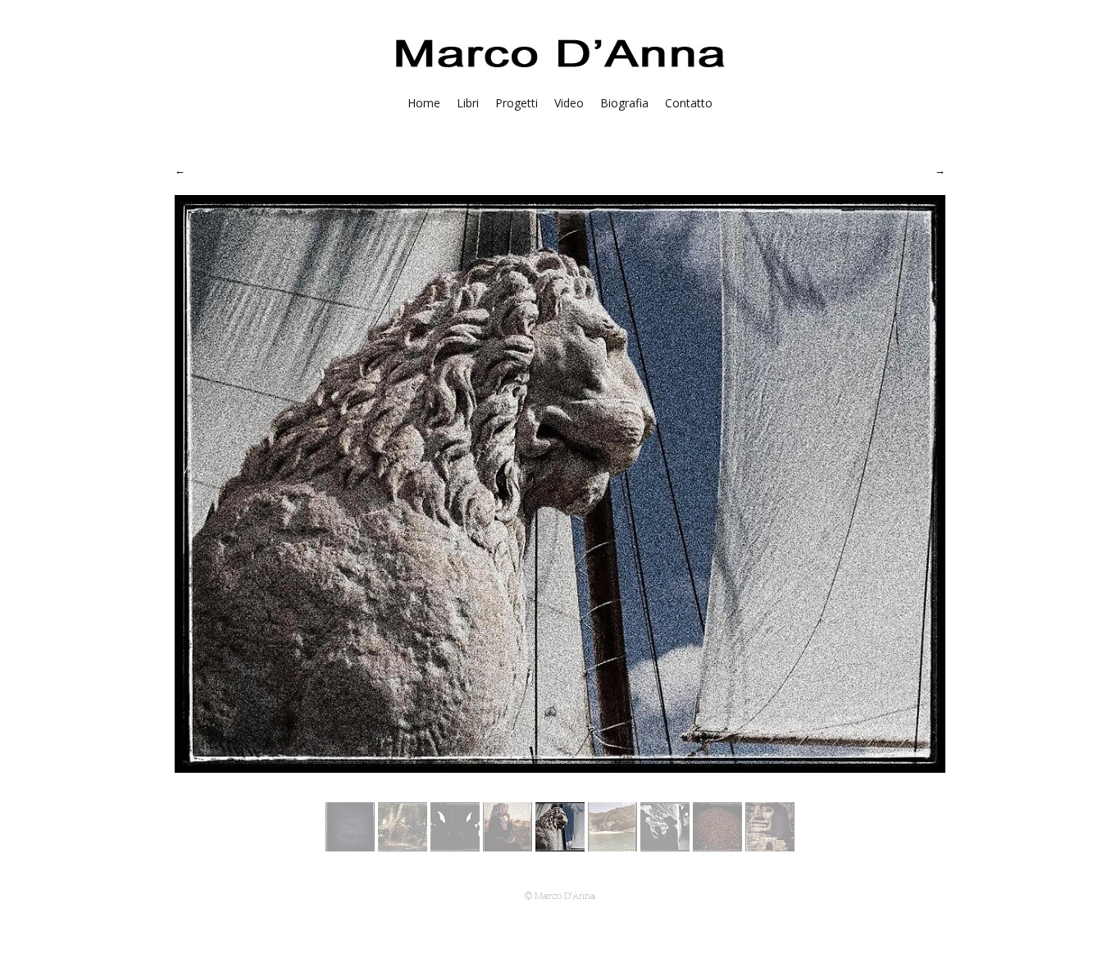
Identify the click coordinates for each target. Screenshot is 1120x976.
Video (569, 103)
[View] (350, 847)
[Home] (560, 71)
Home (423, 103)
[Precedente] (180, 169)
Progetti (516, 103)
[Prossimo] (940, 169)
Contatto (689, 103)
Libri (468, 103)
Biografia (624, 103)
